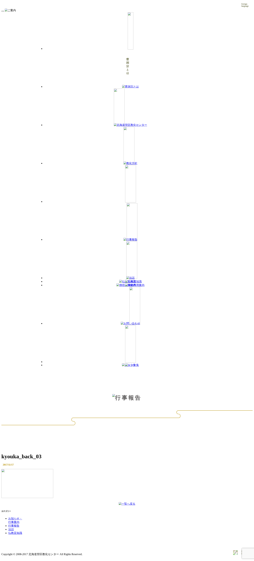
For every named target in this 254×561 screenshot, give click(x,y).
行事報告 (13, 525)
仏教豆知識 (15, 532)
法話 (11, 529)
